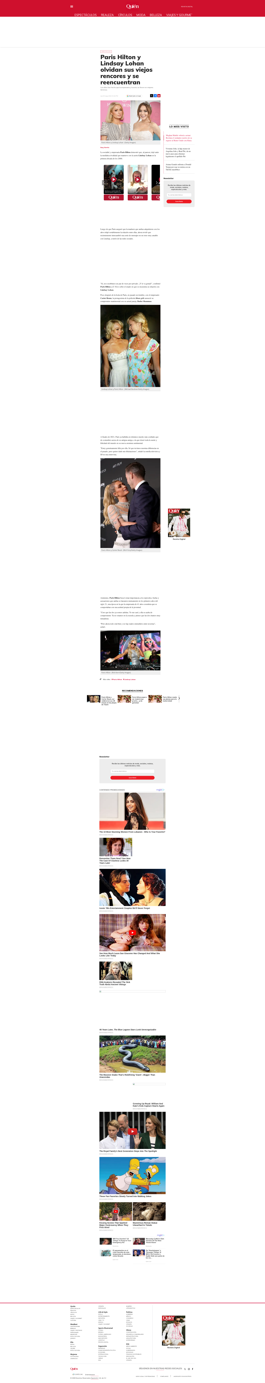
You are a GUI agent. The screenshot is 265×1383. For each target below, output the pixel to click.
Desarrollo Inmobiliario (135, 1334)
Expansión (102, 1346)
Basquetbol (102, 1336)
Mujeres (73, 1354)
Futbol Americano (104, 1334)
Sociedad (129, 1326)
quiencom (190, 1368)
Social (128, 1348)
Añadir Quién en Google (135, 96)
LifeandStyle (130, 1308)
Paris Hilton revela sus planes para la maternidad (170, 699)
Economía (101, 1352)
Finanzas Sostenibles (133, 1354)
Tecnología (102, 1356)
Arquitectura (131, 1338)
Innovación (130, 1356)
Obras (100, 1358)
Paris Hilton (117, 679)
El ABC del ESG (131, 1358)
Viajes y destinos (76, 1330)
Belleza (156, 15)
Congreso (129, 1318)
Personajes (74, 1332)
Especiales (102, 1308)
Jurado (72, 1338)
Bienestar (73, 1334)
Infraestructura (132, 1336)
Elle (71, 1342)
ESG (99, 1360)
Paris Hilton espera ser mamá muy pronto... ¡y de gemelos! (139, 700)
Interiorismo (130, 1340)
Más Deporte (102, 1338)
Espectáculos (86, 15)
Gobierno (129, 1314)
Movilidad (129, 1352)
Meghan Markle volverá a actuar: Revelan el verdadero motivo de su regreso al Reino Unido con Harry (179, 138)
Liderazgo (74, 1358)
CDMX (128, 1320)
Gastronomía (75, 1326)
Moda (140, 15)
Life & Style (102, 1312)
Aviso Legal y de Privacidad (145, 1376)
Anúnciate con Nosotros (182, 1376)
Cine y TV (101, 1320)
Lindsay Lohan (130, 679)
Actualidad (74, 1356)
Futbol (100, 1330)
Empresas (101, 1348)
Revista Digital (187, 7)
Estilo (100, 1314)
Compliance (164, 1376)
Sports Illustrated (105, 1328)
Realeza (107, 15)
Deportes (101, 1318)
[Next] (178, 698)
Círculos (125, 15)
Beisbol (101, 1332)
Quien (185, 1369)
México (128, 1316)
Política (129, 1312)
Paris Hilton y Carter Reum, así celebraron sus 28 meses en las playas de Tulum (109, 701)
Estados (129, 1322)
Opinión (101, 1306)
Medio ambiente (131, 1346)
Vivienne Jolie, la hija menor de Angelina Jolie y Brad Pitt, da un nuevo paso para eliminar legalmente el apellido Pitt (178, 152)
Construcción (131, 1332)
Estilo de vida (75, 1350)
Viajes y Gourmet (76, 1318)
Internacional (103, 1354)
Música (100, 1322)
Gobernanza (130, 1350)
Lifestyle (101, 1340)
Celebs (72, 1348)
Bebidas (73, 1328)
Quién (72, 1306)
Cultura (73, 1320)
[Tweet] (151, 95)
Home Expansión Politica (107, 1350)
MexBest (73, 1324)
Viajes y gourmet (179, 15)
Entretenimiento (104, 1316)
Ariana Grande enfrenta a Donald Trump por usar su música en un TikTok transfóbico (178, 167)
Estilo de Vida (75, 1336)
